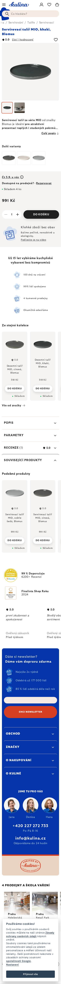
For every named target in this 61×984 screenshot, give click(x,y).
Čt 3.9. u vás (11, 177)
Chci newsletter (30, 712)
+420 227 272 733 (30, 826)
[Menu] (4, 4)
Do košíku (41, 214)
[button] (15, 539)
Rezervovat (44, 183)
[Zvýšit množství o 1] (18, 214)
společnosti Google (18, 961)
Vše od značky (11, 405)
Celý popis (48, 133)
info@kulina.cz (30, 838)
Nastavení (12, 964)
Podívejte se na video (33, 240)
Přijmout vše (30, 974)
